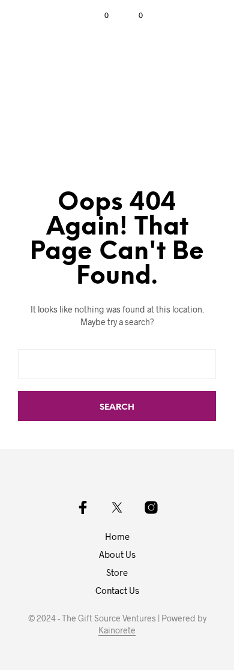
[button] (98, 16)
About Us (117, 554)
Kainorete (117, 630)
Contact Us (117, 590)
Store (117, 572)
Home (117, 536)
